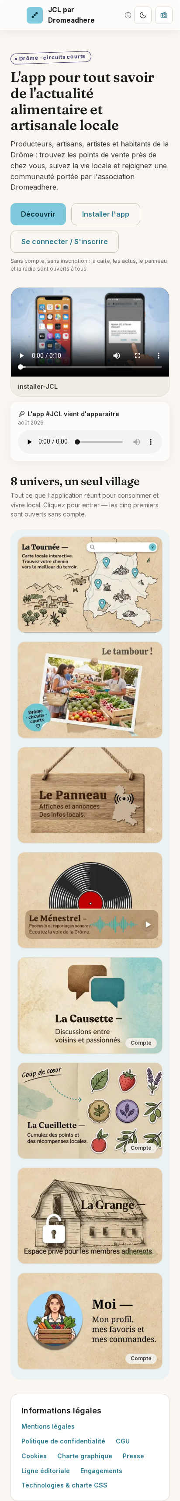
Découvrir (38, 214)
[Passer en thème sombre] (143, 15)
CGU (123, 1441)
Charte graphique (84, 1456)
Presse (133, 1456)
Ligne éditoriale (45, 1470)
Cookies (34, 1456)
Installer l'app (105, 214)
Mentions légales (48, 1426)
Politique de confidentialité (63, 1441)
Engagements (101, 1470)
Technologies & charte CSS (64, 1485)
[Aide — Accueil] (128, 15)
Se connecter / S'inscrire (64, 241)
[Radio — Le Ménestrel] (164, 15)
